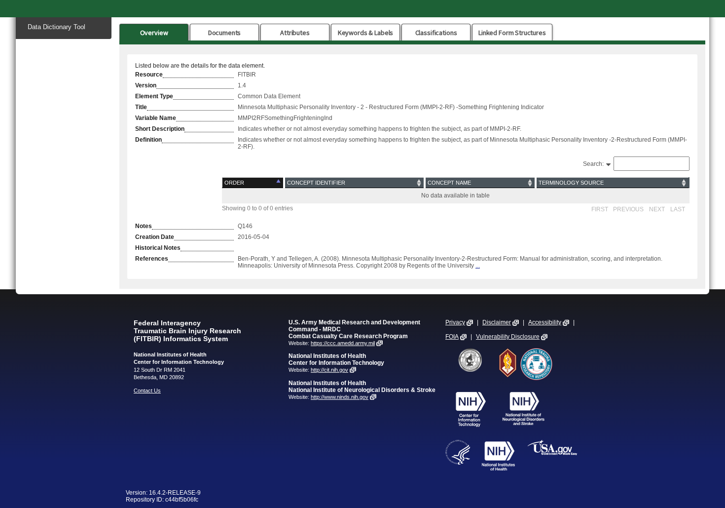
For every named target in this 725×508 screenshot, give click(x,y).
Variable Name (155, 118)
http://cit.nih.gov (329, 370)
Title (141, 107)
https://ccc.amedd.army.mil (343, 343)
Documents (224, 32)
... (477, 265)
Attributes (295, 32)
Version (145, 85)
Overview (154, 32)
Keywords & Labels (365, 32)
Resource (149, 74)
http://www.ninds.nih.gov (339, 397)
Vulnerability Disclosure (508, 336)
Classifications (436, 32)
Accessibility (544, 322)
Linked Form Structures (512, 32)
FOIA (452, 336)
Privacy (455, 322)
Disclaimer (496, 322)
